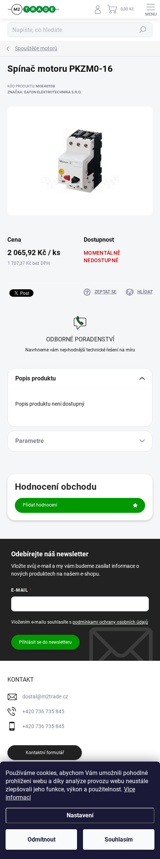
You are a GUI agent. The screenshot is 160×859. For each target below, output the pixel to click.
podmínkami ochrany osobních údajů (110, 622)
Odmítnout (41, 839)
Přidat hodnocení (40, 505)
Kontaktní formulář (45, 752)
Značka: (44, 92)
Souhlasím (119, 839)
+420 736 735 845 (43, 711)
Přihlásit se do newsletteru (45, 642)
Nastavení (80, 815)
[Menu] (150, 9)
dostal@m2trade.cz (45, 696)
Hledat (143, 29)
